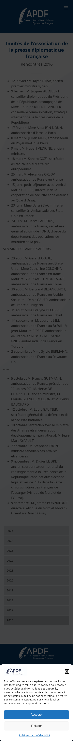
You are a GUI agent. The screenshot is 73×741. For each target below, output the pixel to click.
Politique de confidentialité (34, 735)
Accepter (37, 714)
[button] (67, 671)
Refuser (36, 725)
